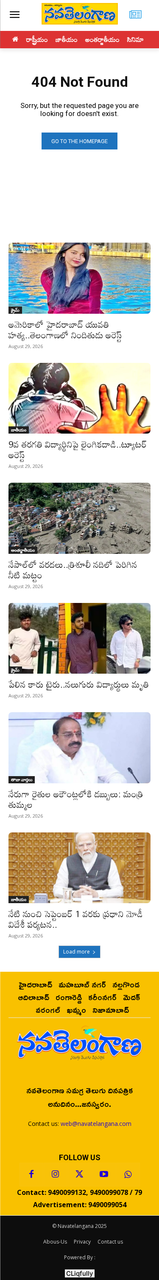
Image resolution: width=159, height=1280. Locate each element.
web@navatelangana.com (96, 1124)
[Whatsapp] (128, 1174)
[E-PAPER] (135, 15)
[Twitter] (80, 1174)
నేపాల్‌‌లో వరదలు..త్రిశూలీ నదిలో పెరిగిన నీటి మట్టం (72, 570)
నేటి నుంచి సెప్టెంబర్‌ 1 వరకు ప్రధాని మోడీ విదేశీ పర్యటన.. (75, 919)
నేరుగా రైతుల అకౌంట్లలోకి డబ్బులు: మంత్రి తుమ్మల (75, 799)
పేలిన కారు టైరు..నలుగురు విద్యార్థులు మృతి (78, 684)
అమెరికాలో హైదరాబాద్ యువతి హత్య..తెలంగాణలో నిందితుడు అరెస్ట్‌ (65, 329)
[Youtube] (104, 1174)
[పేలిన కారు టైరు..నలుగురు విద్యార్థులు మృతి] (79, 638)
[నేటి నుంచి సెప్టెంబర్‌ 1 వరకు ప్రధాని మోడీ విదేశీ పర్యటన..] (79, 868)
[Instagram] (55, 1174)
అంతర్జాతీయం (23, 550)
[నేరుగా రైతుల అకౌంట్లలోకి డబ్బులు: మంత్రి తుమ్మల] (79, 747)
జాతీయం (18, 430)
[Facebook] (31, 1174)
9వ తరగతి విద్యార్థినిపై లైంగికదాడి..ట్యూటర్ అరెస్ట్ (77, 449)
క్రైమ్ (15, 310)
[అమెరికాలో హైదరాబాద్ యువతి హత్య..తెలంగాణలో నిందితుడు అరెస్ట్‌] (79, 278)
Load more (76, 951)
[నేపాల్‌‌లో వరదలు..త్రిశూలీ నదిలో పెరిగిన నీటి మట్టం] (79, 518)
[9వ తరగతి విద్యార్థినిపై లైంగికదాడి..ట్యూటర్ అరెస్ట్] (79, 398)
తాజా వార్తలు (21, 779)
